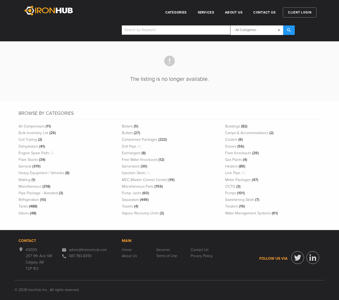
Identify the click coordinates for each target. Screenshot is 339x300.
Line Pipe (235, 173)
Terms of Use (166, 256)
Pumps (235, 193)
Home (127, 250)
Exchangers (134, 153)
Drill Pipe (131, 146)
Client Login (299, 12)
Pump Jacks (135, 193)
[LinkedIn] (312, 257)
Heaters (235, 166)
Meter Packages (241, 180)
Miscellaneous (34, 186)
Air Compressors (35, 126)
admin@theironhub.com (88, 250)
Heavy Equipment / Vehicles (44, 173)
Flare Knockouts (242, 153)
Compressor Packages (144, 140)
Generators (134, 166)
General (30, 166)
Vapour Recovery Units (143, 213)
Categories (176, 12)
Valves (27, 213)
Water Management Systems (251, 213)
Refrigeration (32, 200)
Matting (27, 180)
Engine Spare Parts (36, 153)
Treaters (235, 206)
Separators (135, 200)
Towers (130, 206)
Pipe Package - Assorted (41, 193)
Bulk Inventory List (37, 133)
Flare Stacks (32, 160)
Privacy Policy (202, 256)
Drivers (234, 146)
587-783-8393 (80, 256)
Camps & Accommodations (249, 133)
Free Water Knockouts (143, 160)
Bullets (131, 133)
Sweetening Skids (242, 200)
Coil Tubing (30, 140)
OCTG (232, 186)
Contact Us (264, 12)
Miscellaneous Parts (142, 186)
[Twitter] (297, 257)
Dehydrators (32, 146)
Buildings (236, 126)
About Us (233, 12)
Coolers (234, 140)
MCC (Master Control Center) (148, 180)
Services (206, 12)
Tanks (28, 206)
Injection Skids (136, 173)
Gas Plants (236, 160)
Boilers (130, 126)
